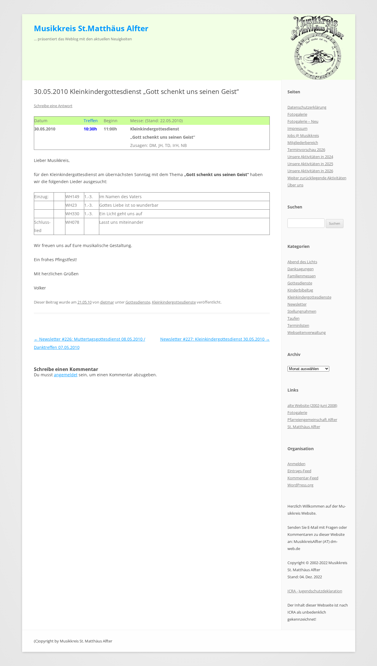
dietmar (107, 302)
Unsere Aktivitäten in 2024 (310, 156)
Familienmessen (301, 276)
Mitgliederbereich (302, 142)
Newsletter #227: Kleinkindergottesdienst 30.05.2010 (215, 339)
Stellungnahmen (301, 311)
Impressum (297, 128)
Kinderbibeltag (300, 290)
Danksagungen (300, 268)
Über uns (295, 185)
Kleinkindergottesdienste (174, 302)
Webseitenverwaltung (306, 332)
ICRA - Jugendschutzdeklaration (314, 591)
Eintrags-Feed (299, 470)
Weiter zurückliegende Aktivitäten (316, 177)
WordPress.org (300, 485)
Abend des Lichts (302, 261)
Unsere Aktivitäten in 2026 (310, 170)
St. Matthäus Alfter (303, 426)
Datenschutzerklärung (306, 107)
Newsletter (297, 304)
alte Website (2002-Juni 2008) (312, 405)
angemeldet (65, 374)
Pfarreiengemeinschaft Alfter (312, 419)
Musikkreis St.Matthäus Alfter (91, 28)
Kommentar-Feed (302, 478)
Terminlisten (298, 325)
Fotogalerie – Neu (302, 121)
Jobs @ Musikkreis (303, 135)
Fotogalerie (297, 114)
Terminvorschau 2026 (306, 149)
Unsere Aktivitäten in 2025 (310, 163)
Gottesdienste (137, 302)
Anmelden (296, 463)
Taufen (293, 318)
